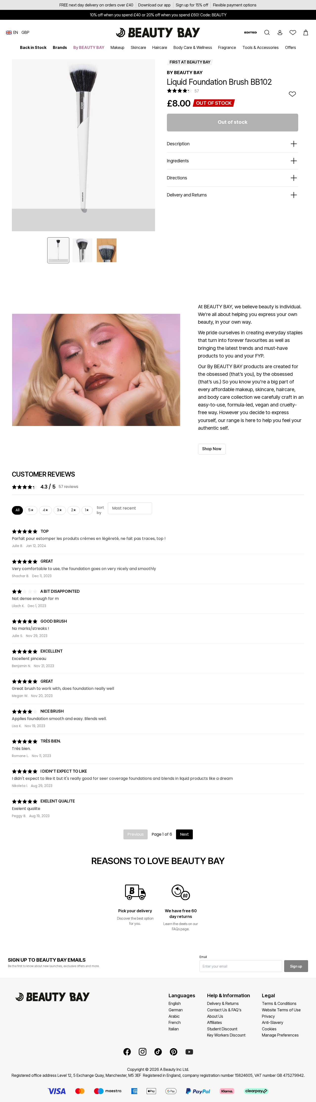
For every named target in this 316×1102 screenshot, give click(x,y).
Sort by (100, 510)
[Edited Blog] (250, 32)
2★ (73, 510)
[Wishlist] (292, 32)
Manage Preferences (280, 1035)
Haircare (159, 47)
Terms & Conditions (279, 1003)
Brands (60, 47)
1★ (87, 510)
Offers (290, 47)
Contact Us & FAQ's (224, 1009)
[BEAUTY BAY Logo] (158, 33)
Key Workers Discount (226, 1035)
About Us (215, 1016)
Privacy (268, 1016)
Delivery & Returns (223, 1003)
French (175, 1022)
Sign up (296, 966)
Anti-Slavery (272, 1022)
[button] (267, 32)
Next (184, 834)
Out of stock (232, 122)
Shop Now (211, 448)
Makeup (117, 47)
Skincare (138, 47)
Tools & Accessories (260, 47)
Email (203, 957)
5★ (31, 510)
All (18, 510)
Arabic (174, 1016)
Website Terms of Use (281, 1009)
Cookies (269, 1028)
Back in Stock (33, 47)
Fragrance (227, 47)
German (176, 1009)
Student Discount (222, 1028)
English (175, 1003)
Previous (135, 834)
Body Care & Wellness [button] (193, 47)
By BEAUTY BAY (88, 47)
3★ (59, 510)
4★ (45, 510)
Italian (174, 1028)
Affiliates (214, 1022)
